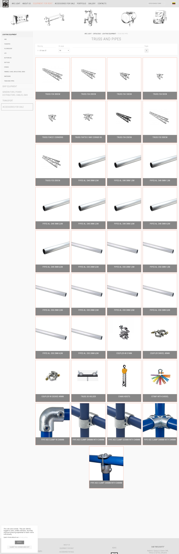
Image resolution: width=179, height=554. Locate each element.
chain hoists (124, 396)
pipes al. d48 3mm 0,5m (88, 180)
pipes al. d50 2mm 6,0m (88, 353)
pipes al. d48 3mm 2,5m (88, 224)
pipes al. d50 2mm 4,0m (52, 353)
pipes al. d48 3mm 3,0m (124, 224)
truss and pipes (9, 81)
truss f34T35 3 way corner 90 (88, 137)
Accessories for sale (65, 4)
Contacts (102, 4)
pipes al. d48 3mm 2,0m (52, 224)
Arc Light (16, 4)
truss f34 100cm (124, 94)
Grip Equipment (9, 86)
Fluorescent (8, 48)
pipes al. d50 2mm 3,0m (124, 310)
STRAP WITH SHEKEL (160, 396)
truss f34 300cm (52, 94)
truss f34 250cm (124, 137)
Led (5, 53)
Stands (6, 67)
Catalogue (97, 34)
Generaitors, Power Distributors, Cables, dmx (15, 93)
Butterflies (7, 58)
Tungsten (7, 44)
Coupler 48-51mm (124, 353)
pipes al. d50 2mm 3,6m (160, 310)
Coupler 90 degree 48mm (53, 396)
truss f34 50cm (160, 94)
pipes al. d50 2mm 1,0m (124, 267)
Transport (7, 100)
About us (27, 4)
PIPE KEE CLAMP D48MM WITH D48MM (88, 440)
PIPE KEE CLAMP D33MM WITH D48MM (124, 440)
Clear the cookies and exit (19, 547)
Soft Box (7, 62)
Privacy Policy (23, 537)
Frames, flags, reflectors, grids (14, 72)
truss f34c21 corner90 (52, 137)
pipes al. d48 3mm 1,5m (160, 180)
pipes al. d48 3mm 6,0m (52, 267)
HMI (5, 39)
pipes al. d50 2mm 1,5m (160, 267)
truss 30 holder (88, 396)
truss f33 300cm (159, 137)
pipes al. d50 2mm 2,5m (88, 310)
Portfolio (81, 4)
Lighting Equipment (9, 34)
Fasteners (7, 76)
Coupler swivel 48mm (160, 353)
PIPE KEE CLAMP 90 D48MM (52, 440)
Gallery (91, 4)
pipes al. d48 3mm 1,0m (124, 180)
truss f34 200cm (88, 94)
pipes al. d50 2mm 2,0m (52, 310)
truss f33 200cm (52, 180)
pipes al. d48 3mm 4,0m (160, 224)
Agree (19, 542)
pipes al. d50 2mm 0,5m (88, 267)
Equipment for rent (43, 3)
